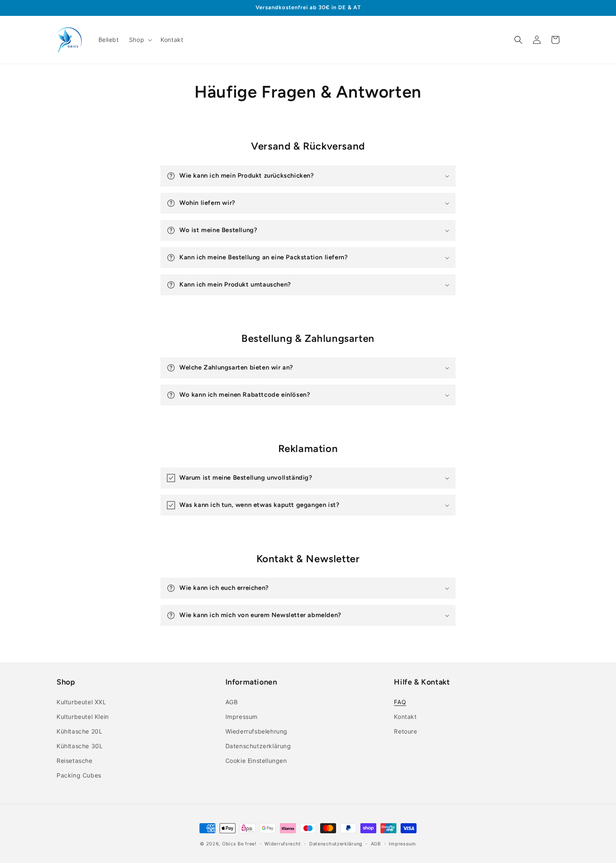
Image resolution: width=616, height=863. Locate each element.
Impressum (241, 716)
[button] (139, 40)
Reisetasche (75, 760)
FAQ (400, 701)
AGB (231, 701)
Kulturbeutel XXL (81, 701)
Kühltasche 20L (79, 731)
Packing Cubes (79, 775)
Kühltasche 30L (80, 745)
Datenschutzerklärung (258, 745)
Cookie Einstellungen (256, 760)
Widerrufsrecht (282, 844)
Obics (229, 844)
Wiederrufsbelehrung (256, 731)
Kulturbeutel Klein (83, 716)
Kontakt (405, 716)
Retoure (405, 731)
